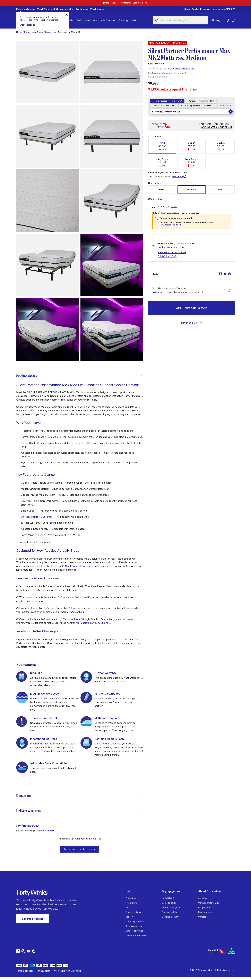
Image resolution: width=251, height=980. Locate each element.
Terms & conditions (25, 971)
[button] (79, 848)
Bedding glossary (170, 917)
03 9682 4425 (167, 256)
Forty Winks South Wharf (170, 225)
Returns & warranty (135, 926)
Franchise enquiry (206, 912)
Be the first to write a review (79, 849)
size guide (177, 176)
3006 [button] (174, 206)
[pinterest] (229, 273)
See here (49, 830)
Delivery (129, 917)
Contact (216, 9)
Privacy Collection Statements (67, 971)
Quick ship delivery (135, 921)
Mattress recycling (134, 931)
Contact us (131, 898)
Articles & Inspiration (201, 9)
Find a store (131, 903)
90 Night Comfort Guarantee (37, 516)
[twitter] (225, 273)
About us (202, 898)
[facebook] (220, 273)
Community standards (208, 903)
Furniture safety (169, 912)
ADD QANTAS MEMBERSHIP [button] (216, 127)
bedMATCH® (228, 9)
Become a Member (32, 918)
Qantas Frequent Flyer (136, 935)
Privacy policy (43, 971)
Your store (82, 9)
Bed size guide (169, 903)
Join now (157, 292)
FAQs (128, 907)
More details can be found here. (93, 622)
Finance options (133, 912)
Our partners (204, 907)
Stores (187, 9)
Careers (202, 917)
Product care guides (172, 907)
